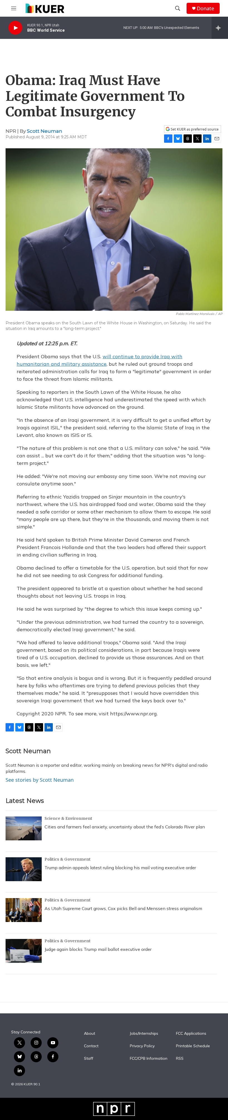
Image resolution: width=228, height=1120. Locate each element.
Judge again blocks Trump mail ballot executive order (98, 949)
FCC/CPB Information (148, 1058)
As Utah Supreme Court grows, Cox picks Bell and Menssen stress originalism (123, 908)
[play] (15, 28)
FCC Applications (191, 1033)
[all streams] (220, 28)
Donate (205, 8)
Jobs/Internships (144, 1033)
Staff (88, 1058)
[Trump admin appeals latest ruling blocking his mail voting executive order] (24, 869)
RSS (180, 1058)
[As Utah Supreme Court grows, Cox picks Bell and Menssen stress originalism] (24, 910)
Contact (91, 1046)
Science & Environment (68, 818)
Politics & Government (67, 859)
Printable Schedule (193, 1046)
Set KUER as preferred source (194, 129)
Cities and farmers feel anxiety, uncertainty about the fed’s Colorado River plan (124, 827)
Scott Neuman (44, 131)
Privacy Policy (142, 1046)
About (89, 1033)
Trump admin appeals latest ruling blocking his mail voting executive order (120, 867)
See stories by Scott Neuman (40, 779)
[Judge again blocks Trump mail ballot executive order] (24, 951)
